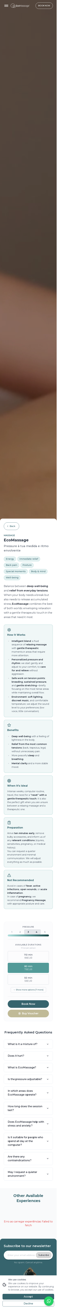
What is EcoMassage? (22, 1067)
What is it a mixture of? (22, 1044)
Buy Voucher (30, 1013)
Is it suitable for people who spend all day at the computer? (25, 1141)
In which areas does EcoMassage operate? (22, 1092)
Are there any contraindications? (19, 1158)
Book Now (44, 5)
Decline (28, 1303)
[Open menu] (6, 5)
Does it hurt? (16, 1055)
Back (12, 526)
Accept (28, 1296)
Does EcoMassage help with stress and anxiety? (26, 1123)
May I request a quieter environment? (22, 1174)
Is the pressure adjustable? (25, 1079)
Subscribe (43, 1255)
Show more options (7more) (29, 990)
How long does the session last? (25, 1108)
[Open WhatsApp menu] (48, 1301)
